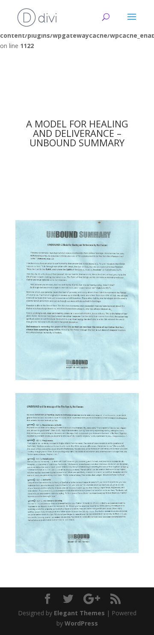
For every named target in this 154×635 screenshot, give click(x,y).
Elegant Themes (79, 613)
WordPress (81, 623)
